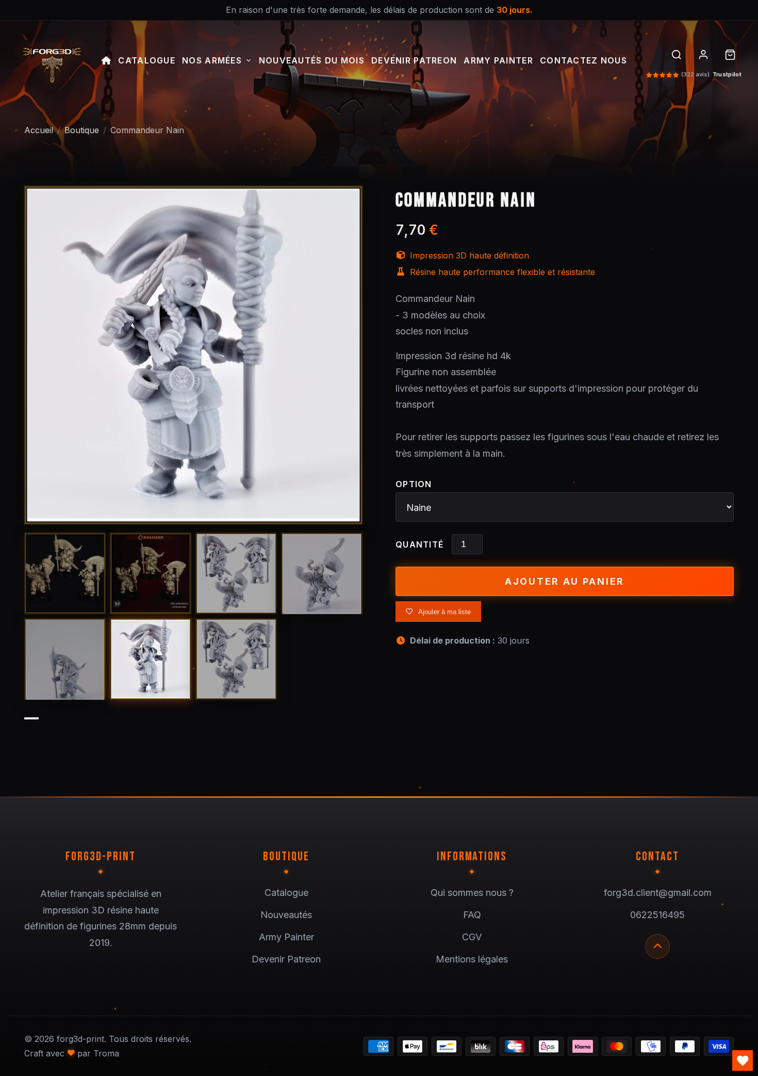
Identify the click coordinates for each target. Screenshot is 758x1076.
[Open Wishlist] (742, 1060)
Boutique (81, 130)
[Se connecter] (703, 54)
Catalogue (146, 61)
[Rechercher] (676, 54)
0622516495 (657, 914)
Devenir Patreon (414, 61)
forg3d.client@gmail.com (658, 892)
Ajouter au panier (564, 581)
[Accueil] (106, 62)
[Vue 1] (65, 573)
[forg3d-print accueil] (52, 62)
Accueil (38, 130)
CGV (472, 937)
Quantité (419, 544)
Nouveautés (286, 914)
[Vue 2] (150, 573)
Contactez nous (583, 61)
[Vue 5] (65, 659)
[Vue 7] (236, 659)
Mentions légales (472, 959)
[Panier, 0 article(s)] (730, 54)
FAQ (472, 914)
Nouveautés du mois (312, 61)
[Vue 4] (321, 573)
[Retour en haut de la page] (657, 946)
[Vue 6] (150, 659)
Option (414, 484)
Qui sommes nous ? (472, 892)
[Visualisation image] (193, 355)
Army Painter (498, 61)
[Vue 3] (236, 573)
